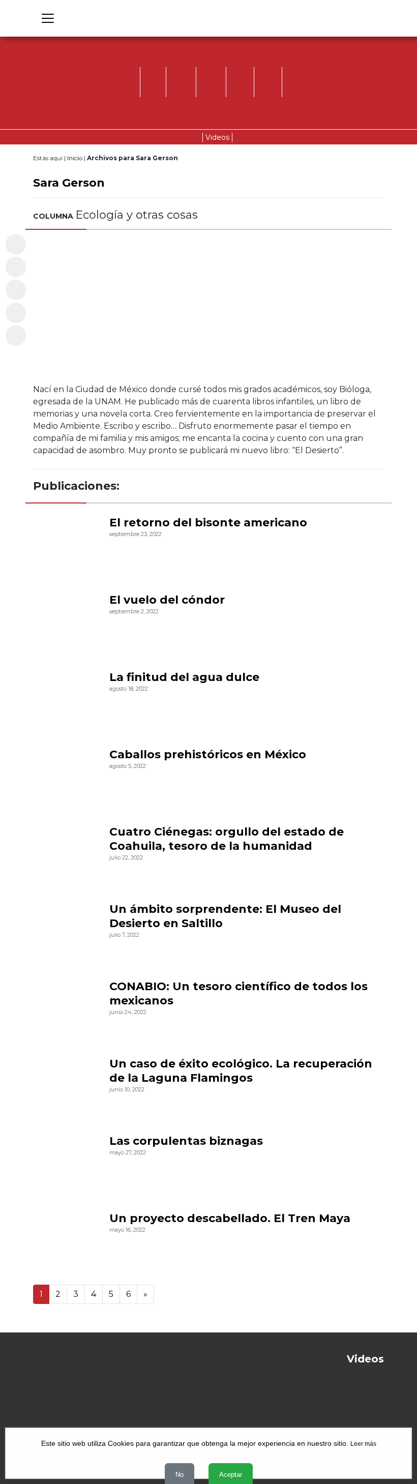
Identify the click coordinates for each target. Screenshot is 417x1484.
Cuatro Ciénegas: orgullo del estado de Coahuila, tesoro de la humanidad (226, 839)
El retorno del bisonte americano (208, 522)
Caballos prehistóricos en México (207, 754)
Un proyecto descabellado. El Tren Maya (229, 1218)
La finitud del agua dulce (184, 677)
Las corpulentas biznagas (186, 1141)
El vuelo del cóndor (167, 600)
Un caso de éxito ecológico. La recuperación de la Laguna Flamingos (240, 1071)
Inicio (74, 158)
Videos (217, 137)
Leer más (363, 1443)
